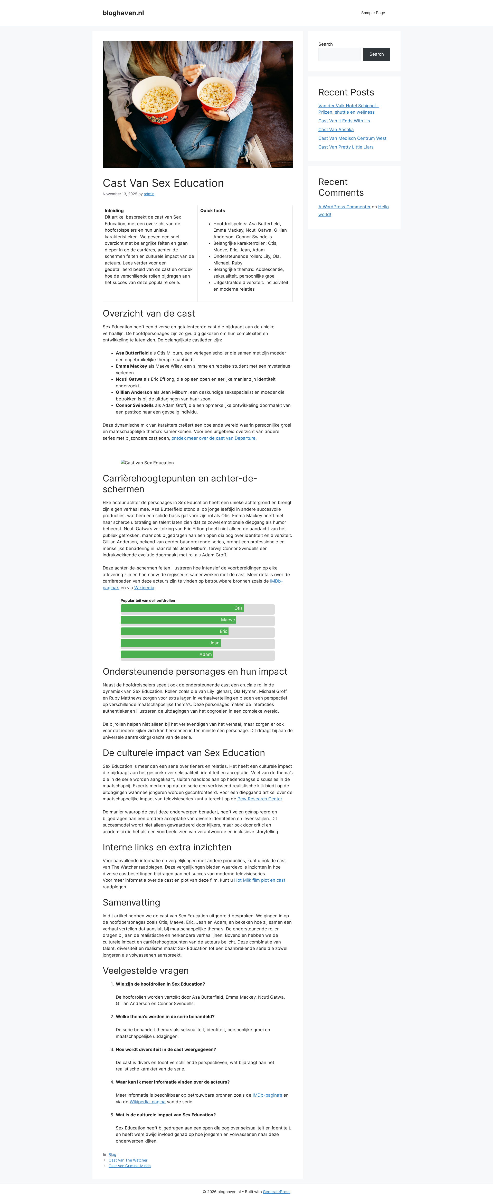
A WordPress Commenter (344, 206)
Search (325, 44)
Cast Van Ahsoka (336, 129)
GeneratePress (276, 1191)
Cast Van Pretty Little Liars (346, 147)
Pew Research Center (260, 798)
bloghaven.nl (123, 13)
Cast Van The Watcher (128, 1160)
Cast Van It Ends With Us (344, 120)
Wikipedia (144, 587)
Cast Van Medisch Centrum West (352, 138)
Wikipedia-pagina (148, 1101)
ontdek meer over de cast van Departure (213, 438)
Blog (112, 1154)
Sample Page (373, 12)
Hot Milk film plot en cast (259, 880)
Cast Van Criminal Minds (130, 1166)
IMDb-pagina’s (267, 1095)
